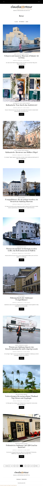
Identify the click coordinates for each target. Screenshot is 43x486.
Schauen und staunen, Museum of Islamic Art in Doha (21, 57)
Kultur (19, 197)
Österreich (21, 21)
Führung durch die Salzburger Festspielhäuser (21, 299)
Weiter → (37, 465)
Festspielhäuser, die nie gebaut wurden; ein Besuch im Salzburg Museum (21, 201)
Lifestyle (16, 345)
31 (18, 465)
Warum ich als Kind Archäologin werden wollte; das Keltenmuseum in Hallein (21, 250)
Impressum (19, 479)
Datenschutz (24, 479)
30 (15, 465)
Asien (27, 21)
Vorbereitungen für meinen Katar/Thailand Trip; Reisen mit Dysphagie (21, 397)
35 (29, 465)
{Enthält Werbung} (26, 103)
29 (13, 465)
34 (26, 465)
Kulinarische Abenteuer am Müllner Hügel (21, 152)
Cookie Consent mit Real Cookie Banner (8, 485)
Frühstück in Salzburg (19, 443)
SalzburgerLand (16, 103)
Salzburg (19, 150)
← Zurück (6, 465)
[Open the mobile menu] (39, 2)
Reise (19, 394)
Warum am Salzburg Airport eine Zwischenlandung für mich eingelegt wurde (21, 348)
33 (24, 465)
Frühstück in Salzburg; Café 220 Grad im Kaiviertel (21, 446)
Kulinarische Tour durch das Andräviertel (21, 105)
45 (32, 465)
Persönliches (21, 345)
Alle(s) (16, 21)
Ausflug (20, 103)
